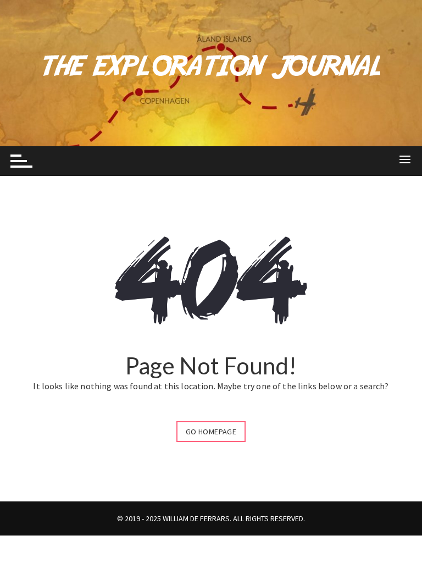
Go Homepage (211, 432)
